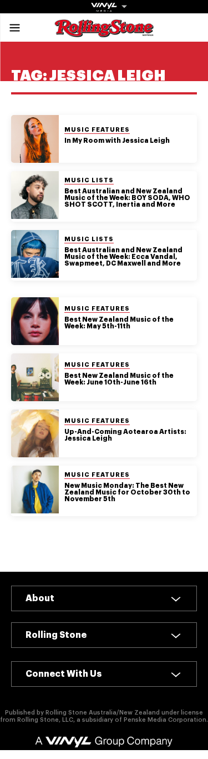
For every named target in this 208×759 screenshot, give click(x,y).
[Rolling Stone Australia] (104, 32)
